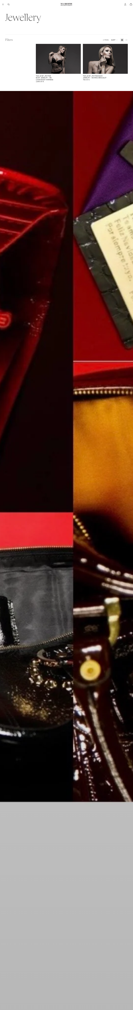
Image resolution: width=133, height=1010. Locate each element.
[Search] (8, 4)
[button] (114, 40)
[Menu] (3, 4)
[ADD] (76, 69)
